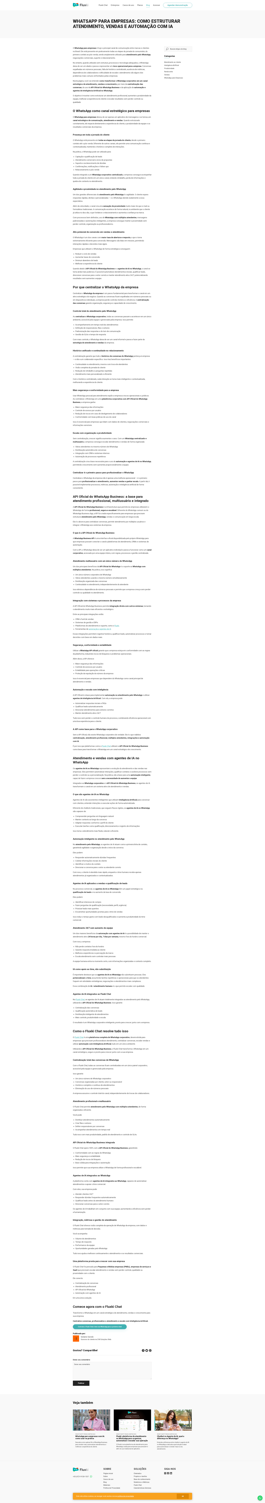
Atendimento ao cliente (172, 62)
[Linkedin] (171, 1473)
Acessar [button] (156, 5)
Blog (148, 5)
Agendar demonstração (177, 5)
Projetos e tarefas (140, 1476)
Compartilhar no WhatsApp (150, 1350)
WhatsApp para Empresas (173, 78)
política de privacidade (125, 1496)
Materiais (106, 1485)
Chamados (137, 1473)
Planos (140, 5)
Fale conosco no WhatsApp (260, 1498)
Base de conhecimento (142, 1479)
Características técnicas (142, 1488)
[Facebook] (168, 1473)
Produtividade (169, 68)
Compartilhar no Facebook (143, 1350)
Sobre (105, 1476)
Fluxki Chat (103, 5)
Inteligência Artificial (171, 65)
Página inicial (108, 1473)
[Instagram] (165, 1473)
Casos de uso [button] (128, 5)
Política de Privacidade (111, 1488)
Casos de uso (108, 1479)
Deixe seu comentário (81, 1360)
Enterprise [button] (115, 5)
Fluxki (116, 626)
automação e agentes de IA (100, 629)
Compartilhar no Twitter (146, 1350)
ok (183, 1496)
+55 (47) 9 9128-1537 (81, 1477)
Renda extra (168, 72)
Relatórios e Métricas (141, 1482)
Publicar (81, 1383)
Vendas (167, 75)
